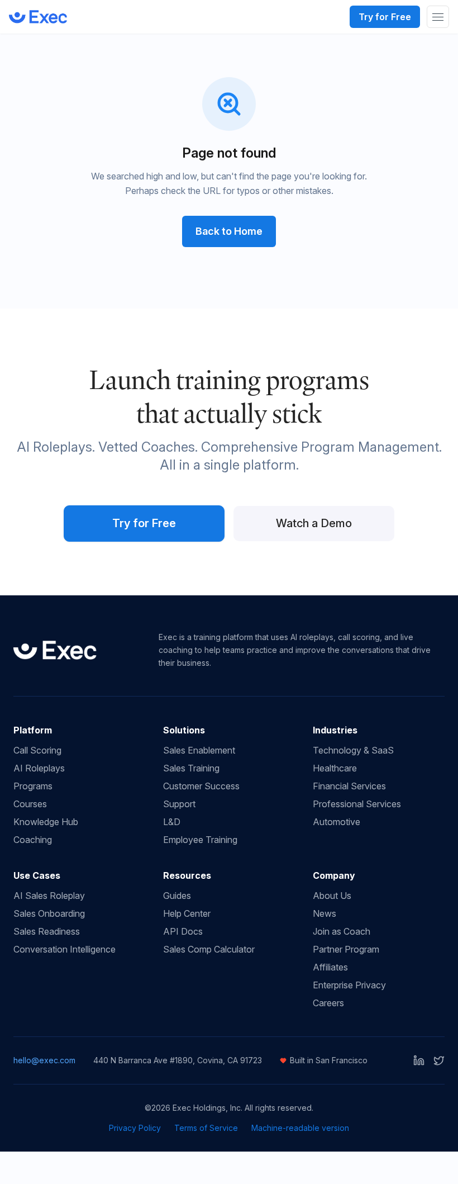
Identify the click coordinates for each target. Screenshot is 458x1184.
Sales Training (191, 768)
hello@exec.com (44, 1060)
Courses (30, 803)
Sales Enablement (199, 750)
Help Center (187, 913)
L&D (171, 821)
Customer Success (201, 786)
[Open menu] (438, 17)
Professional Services (357, 803)
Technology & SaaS (353, 750)
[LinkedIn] (418, 1060)
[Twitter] (439, 1060)
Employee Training (200, 839)
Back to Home (229, 231)
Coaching (32, 839)
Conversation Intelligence (64, 949)
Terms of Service (206, 1128)
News (324, 913)
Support (179, 803)
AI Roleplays (39, 768)
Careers (328, 1002)
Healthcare (335, 768)
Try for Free (385, 16)
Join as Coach (341, 931)
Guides (177, 895)
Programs (33, 786)
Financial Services (349, 786)
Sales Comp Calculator (209, 949)
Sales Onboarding (49, 913)
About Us (332, 895)
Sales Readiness (46, 931)
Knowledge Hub (45, 821)
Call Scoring (37, 750)
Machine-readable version (300, 1128)
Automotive (336, 821)
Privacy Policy (135, 1128)
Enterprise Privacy (349, 985)
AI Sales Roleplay (49, 895)
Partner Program (346, 949)
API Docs (183, 931)
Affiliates (330, 967)
